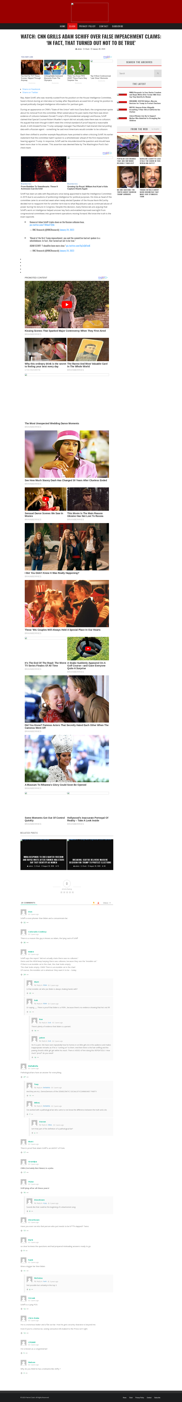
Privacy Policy (87, 26)
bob (49, 1023)
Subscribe (117, 26)
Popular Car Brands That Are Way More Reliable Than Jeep (126, 160)
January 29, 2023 (67, 229)
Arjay (45, 1203)
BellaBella (33, 1066)
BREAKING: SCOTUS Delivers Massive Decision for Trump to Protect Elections (145, 102)
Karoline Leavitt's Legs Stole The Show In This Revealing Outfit (150, 160)
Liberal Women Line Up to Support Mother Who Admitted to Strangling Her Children (145, 118)
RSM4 (45, 985)
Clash (72, 26)
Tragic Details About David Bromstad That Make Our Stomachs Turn (149, 193)
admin (79, 49)
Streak (31, 1298)
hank (45, 1281)
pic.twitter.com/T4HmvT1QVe (42, 224)
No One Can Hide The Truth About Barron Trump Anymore (126, 192)
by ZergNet (155, 129)
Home (62, 26)
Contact (103, 26)
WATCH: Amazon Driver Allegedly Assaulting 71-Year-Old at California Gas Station (144, 109)
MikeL (50, 1125)
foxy (36, 1084)
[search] (158, 73)
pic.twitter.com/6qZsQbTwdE (78, 245)
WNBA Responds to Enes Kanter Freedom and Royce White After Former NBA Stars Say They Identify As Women (145, 94)
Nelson (31, 1362)
